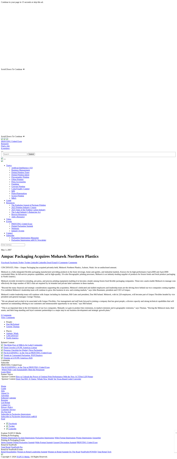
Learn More (6, 372)
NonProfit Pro (17, 447)
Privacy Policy (7, 407)
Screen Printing (17, 196)
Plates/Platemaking (19, 193)
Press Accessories (18, 182)
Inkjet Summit (7, 442)
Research (5, 144)
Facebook (12, 423)
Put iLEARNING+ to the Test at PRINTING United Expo (28, 353)
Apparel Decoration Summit (64, 442)
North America (12, 338)
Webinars (15, 228)
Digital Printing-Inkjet (20, 175)
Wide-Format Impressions (65, 438)
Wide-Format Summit (44, 442)
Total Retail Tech (104, 452)
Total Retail (5, 447)
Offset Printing (17, 179)
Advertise (5, 395)
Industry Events (17, 231)
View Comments (8, 317)
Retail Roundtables (9, 452)
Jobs (3, 391)
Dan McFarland (12, 324)
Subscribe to (16, 414)
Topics (9, 165)
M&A (13, 198)
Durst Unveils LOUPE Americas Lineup (20, 347)
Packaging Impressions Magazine (25, 238)
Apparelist (96, 438)
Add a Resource (18, 217)
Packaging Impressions (44, 438)
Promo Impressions (84, 438)
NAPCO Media (23, 457)
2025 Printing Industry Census (23, 207)
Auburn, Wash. (12, 333)
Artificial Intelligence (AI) (22, 168)
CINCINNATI (12, 336)
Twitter (11, 426)
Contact (9, 233)
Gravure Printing (18, 186)
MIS (13, 191)
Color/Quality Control (20, 189)
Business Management (20, 170)
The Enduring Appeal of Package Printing (28, 205)
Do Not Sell (6, 412)
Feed (3, 419)
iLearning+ (5, 148)
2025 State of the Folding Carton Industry (28, 210)
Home (3, 386)
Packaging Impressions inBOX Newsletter (28, 240)
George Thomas (12, 326)
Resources (10, 203)
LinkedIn (12, 429)
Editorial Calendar (8, 398)
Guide (8, 200)
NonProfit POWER (89, 452)
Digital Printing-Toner (20, 172)
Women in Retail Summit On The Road (64, 452)
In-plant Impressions (26, 438)
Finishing (15, 184)
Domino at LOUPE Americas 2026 (18, 358)
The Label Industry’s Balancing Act (26, 212)
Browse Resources (19, 214)
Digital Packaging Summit (22, 226)
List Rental (5, 402)
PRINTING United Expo (11, 141)
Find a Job (5, 146)
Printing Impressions (9, 438)
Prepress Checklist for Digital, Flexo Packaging (23, 350)
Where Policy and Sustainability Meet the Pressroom (23, 370)
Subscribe (10, 235)
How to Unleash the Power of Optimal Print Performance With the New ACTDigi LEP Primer (54, 377)
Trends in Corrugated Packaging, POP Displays (23, 355)
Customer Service (8, 409)
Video (8, 219)
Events (9, 221)
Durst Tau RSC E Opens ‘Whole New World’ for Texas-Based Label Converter (48, 379)
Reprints (4, 400)
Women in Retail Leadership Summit (32, 452)
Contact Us (5, 405)
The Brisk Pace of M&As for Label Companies (23, 345)
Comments (72, 262)
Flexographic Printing (20, 177)
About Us (5, 393)
